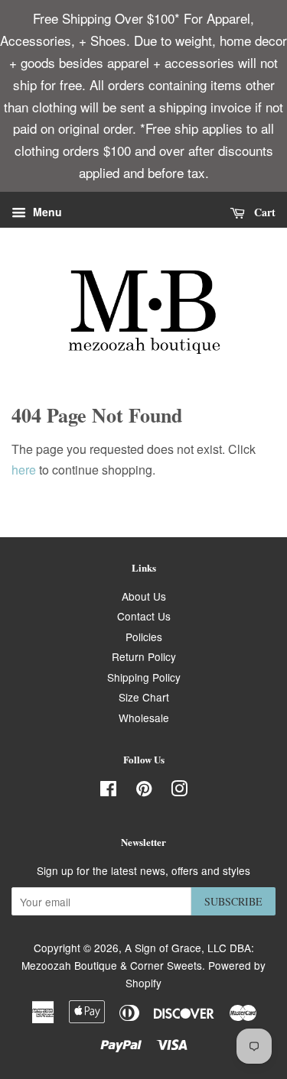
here (23, 469)
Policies (144, 636)
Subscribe (233, 901)
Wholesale (144, 717)
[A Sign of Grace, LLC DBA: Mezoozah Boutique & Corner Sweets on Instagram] (179, 791)
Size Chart (144, 697)
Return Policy (144, 656)
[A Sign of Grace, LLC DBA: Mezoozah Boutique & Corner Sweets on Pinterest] (143, 791)
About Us (144, 596)
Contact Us (144, 616)
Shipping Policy (144, 677)
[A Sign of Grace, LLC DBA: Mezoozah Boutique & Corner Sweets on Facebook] (108, 791)
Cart (263, 212)
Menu (46, 212)
